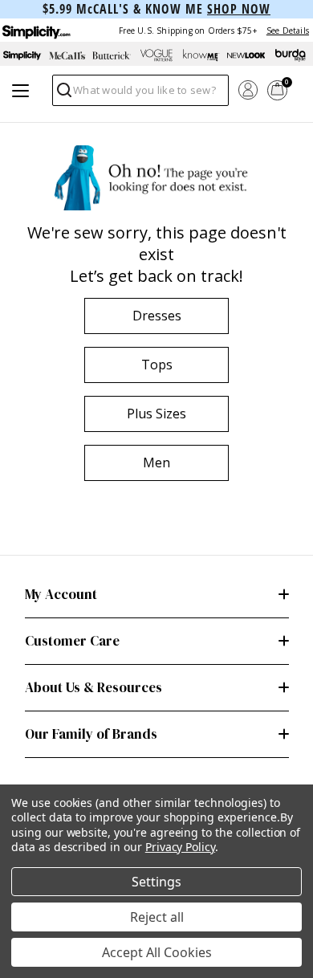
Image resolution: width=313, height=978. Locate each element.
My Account (61, 594)
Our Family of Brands (91, 734)
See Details (287, 30)
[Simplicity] (35, 30)
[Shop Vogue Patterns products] (156, 55)
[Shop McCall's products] (67, 55)
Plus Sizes (156, 413)
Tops (157, 364)
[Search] (63, 94)
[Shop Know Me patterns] (201, 55)
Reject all (157, 917)
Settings (156, 881)
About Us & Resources (93, 687)
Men (156, 462)
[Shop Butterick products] (111, 55)
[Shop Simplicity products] (22, 55)
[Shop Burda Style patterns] (290, 55)
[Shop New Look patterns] (246, 55)
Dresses (156, 315)
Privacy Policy (180, 846)
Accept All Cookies (157, 952)
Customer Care (72, 640)
